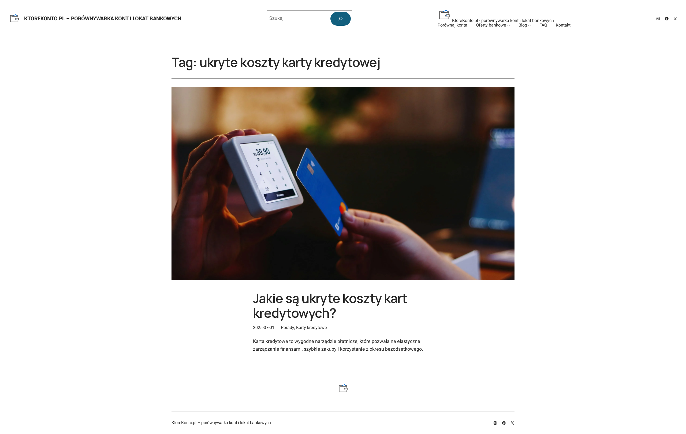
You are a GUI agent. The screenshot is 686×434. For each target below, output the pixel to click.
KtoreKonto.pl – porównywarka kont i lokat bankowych (102, 19)
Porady (287, 327)
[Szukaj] (340, 19)
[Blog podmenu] (529, 25)
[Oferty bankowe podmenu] (508, 25)
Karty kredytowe (311, 327)
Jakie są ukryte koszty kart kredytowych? (330, 305)
